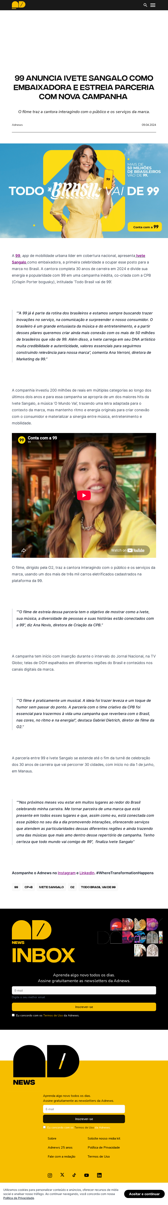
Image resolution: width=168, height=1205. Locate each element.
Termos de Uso (53, 1015)
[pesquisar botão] (145, 5)
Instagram (67, 873)
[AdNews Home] (18, 5)
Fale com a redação (61, 1156)
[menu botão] (153, 5)
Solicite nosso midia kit (104, 1138)
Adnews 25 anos (60, 1147)
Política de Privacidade (104, 1147)
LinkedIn (86, 873)
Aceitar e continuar (144, 1194)
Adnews (17, 125)
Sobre (52, 1138)
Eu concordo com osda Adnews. (47, 1015)
